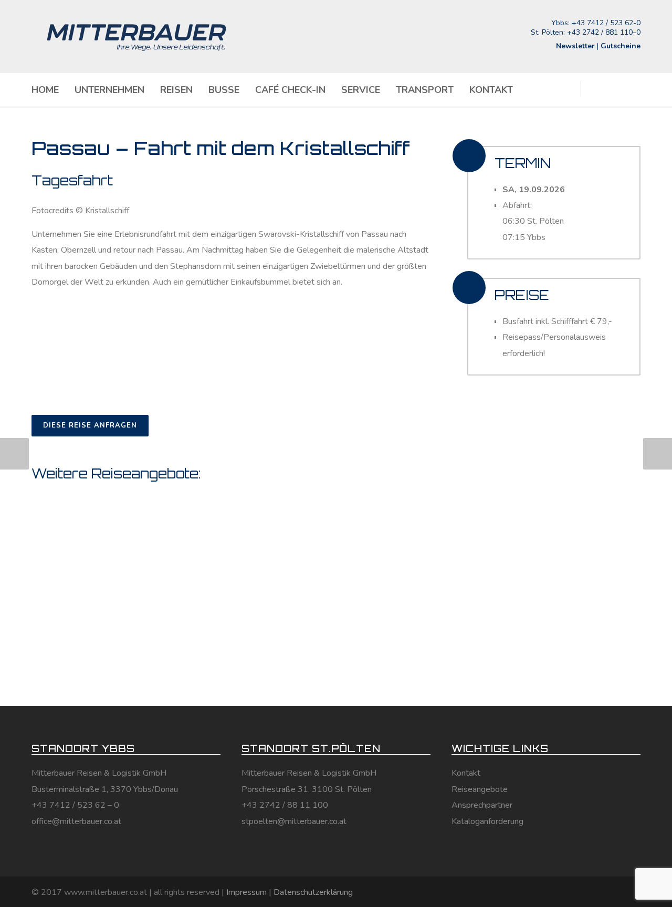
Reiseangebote (480, 789)
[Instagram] (609, 891)
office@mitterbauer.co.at (76, 821)
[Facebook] (588, 891)
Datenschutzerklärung (313, 892)
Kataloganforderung (487, 821)
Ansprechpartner (482, 805)
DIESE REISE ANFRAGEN (90, 425)
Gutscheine (620, 46)
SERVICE (360, 90)
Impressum (246, 892)
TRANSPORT (425, 90)
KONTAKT (491, 90)
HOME (45, 90)
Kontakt (466, 773)
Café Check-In (290, 90)
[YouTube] (630, 891)
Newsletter (575, 46)
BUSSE (223, 90)
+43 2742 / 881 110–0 (603, 32)
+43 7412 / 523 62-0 (606, 23)
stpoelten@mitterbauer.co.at (294, 821)
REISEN (176, 90)
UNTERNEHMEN (109, 90)
